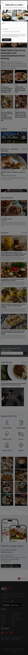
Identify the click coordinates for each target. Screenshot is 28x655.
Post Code (5, 29)
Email (3, 23)
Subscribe (6, 40)
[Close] (3, 3)
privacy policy (6, 36)
